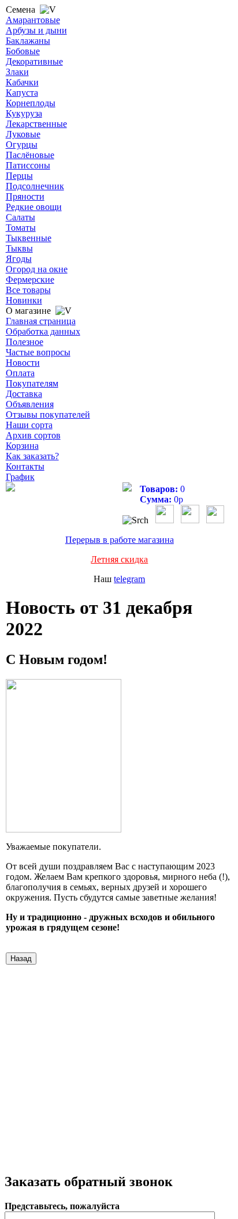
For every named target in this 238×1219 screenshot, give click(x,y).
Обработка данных (43, 331)
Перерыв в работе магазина (119, 540)
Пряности (25, 196)
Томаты (21, 227)
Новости (23, 362)
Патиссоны (28, 165)
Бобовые (23, 51)
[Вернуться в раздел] (21, 958)
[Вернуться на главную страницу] (10, 488)
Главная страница (41, 321)
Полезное (24, 342)
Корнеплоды (30, 103)
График (20, 477)
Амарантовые (33, 20)
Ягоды (19, 259)
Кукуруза (24, 113)
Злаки (17, 72)
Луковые (23, 134)
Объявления (30, 404)
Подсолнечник (35, 186)
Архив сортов (33, 435)
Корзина (22, 446)
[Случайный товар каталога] (215, 520)
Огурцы (22, 144)
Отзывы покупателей (48, 414)
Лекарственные (36, 124)
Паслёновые (30, 155)
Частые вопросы (38, 352)
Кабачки (22, 82)
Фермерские (30, 279)
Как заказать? (32, 456)
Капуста (22, 92)
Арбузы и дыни (36, 30)
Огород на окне (37, 269)
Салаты (20, 217)
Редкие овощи (34, 207)
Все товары (28, 290)
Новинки (24, 300)
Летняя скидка (119, 559)
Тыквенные (28, 238)
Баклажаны (28, 41)
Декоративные (34, 61)
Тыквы (19, 248)
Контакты (25, 466)
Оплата (20, 373)
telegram (129, 579)
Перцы (19, 176)
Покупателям (32, 383)
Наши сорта (29, 425)
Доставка (24, 394)
